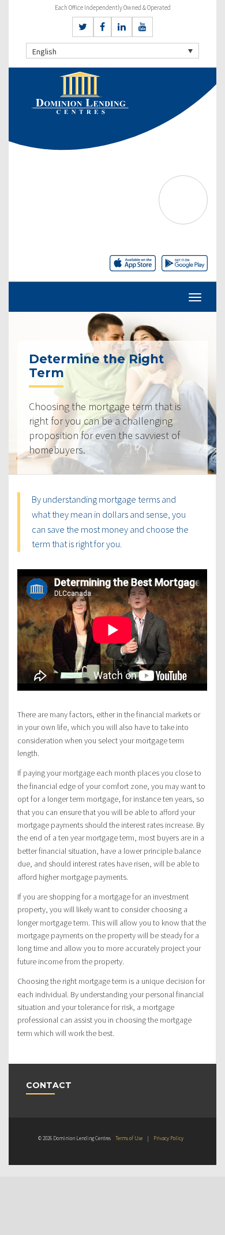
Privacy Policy (168, 1138)
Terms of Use (128, 1138)
